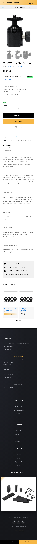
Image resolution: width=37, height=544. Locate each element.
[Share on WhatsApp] (21, 140)
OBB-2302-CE (20, 66)
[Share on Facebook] (11, 140)
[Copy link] (29, 140)
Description (7, 145)
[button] (16, 320)
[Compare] (21, 127)
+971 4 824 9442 (8, 375)
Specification (7, 148)
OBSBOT (9, 66)
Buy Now (18, 122)
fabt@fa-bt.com (7, 349)
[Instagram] (18, 522)
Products (8, 7)
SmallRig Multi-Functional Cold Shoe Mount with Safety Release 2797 (26, 309)
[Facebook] (14, 522)
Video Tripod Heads (15, 137)
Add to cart (18, 115)
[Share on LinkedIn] (18, 140)
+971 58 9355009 (8, 347)
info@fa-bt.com (7, 364)
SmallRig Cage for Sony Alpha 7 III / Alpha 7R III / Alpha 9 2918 (9, 309)
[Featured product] (18, 494)
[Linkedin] (23, 522)
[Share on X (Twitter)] (14, 140)
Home (2, 7)
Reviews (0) (7, 150)
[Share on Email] (25, 140)
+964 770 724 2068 (8, 362)
